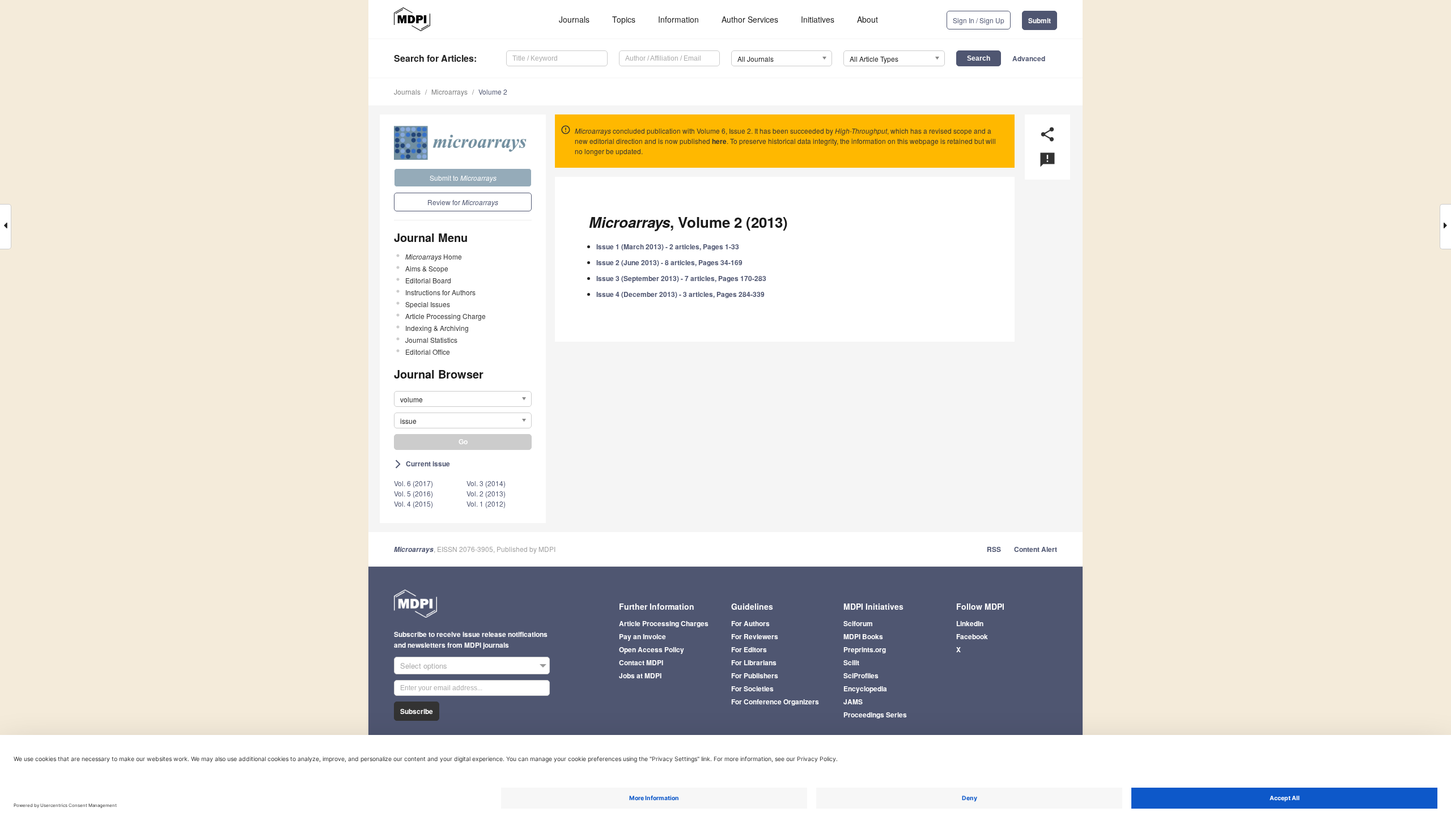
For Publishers (754, 675)
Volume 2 (492, 91)
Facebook (972, 636)
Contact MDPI (641, 662)
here (719, 141)
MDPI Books (863, 636)
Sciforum (858, 623)
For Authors (750, 623)
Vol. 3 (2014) (486, 483)
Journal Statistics (431, 340)
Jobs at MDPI (640, 675)
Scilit (851, 662)
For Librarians (754, 662)
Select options (423, 665)
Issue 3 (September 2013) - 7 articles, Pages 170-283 (681, 278)
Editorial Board (428, 280)
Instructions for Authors (440, 292)
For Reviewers (754, 636)
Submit (1039, 20)
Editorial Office (427, 351)
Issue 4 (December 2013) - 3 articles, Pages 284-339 (680, 294)
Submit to (463, 177)
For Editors (749, 649)
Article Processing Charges (663, 623)
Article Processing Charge (445, 316)
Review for (462, 202)
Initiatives (817, 19)
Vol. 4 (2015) (413, 503)
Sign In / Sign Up (978, 20)
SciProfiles (861, 675)
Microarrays (449, 91)
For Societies (752, 688)
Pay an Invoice (642, 636)
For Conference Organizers (775, 701)
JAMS (853, 701)
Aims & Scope (426, 268)
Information (678, 19)
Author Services (750, 19)
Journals (574, 19)
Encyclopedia (865, 688)
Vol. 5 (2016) (413, 493)
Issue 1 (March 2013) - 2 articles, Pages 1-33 (667, 246)
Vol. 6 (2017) (413, 483)
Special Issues (427, 304)
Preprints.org (864, 649)
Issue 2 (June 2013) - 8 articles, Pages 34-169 (669, 262)
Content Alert (1035, 549)
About (867, 19)
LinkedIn (969, 623)
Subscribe (416, 711)
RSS (994, 549)
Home (433, 256)
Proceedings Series (875, 714)
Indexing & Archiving (437, 328)
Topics (623, 19)
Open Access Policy (651, 649)
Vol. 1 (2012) (486, 503)
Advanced (1028, 58)
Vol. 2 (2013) (486, 493)
